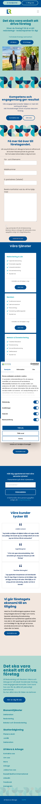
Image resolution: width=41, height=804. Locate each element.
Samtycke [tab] (7, 369)
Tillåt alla (20, 428)
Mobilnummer (10, 169)
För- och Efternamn (12, 159)
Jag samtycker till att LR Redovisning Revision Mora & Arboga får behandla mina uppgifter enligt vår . (21, 230)
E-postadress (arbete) (13, 179)
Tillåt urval (20, 433)
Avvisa (20, 438)
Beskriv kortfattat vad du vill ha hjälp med (19, 190)
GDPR (24, 800)
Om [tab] (33, 369)
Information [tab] (20, 369)
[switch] (36, 407)
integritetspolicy (24, 232)
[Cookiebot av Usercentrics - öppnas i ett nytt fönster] (30, 364)
